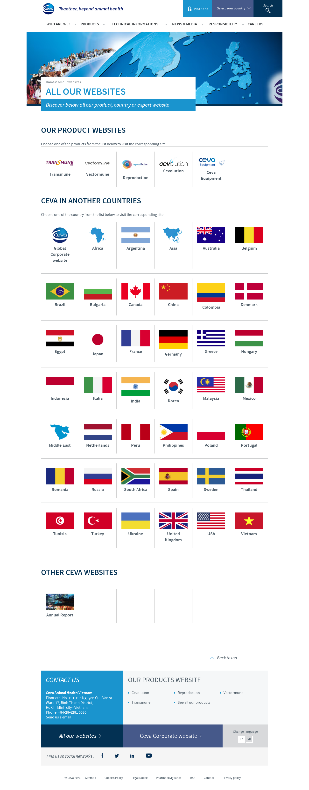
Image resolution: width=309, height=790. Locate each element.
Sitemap (90, 778)
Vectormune (233, 692)
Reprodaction (189, 692)
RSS (192, 778)
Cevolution (140, 692)
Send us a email (58, 717)
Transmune (141, 702)
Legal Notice (139, 778)
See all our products (194, 702)
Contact (209, 778)
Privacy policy (232, 778)
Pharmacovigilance (168, 778)
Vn (249, 739)
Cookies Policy (114, 778)
